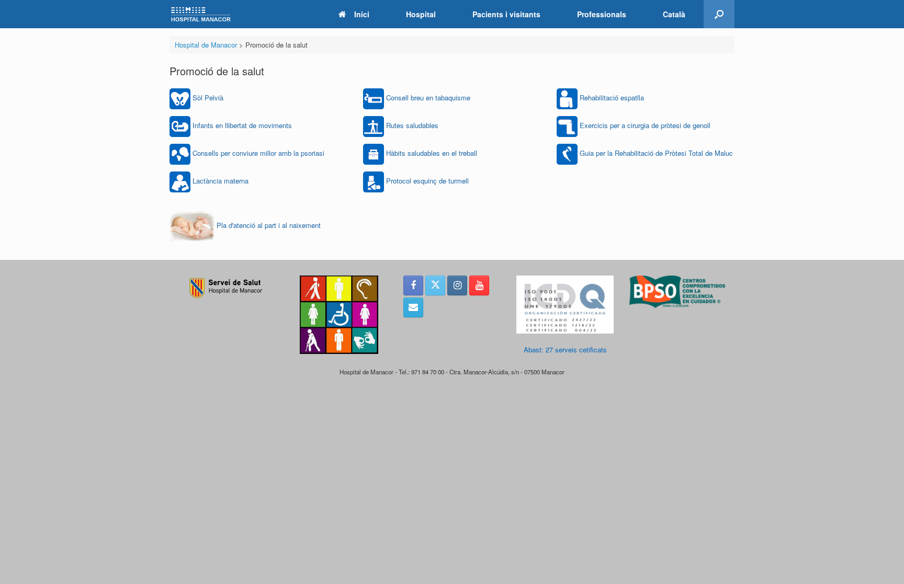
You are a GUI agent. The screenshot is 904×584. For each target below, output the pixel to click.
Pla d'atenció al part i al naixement (269, 225)
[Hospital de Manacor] (201, 14)
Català (674, 14)
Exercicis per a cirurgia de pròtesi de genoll (645, 125)
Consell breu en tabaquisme (428, 97)
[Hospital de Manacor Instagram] (457, 285)
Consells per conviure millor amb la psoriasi (258, 153)
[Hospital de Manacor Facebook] (413, 285)
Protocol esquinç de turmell (427, 181)
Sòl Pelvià (208, 97)
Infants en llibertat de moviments (242, 125)
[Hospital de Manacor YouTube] (479, 285)
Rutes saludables (412, 125)
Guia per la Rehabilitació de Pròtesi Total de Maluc (656, 153)
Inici (361, 14)
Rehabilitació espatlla (612, 97)
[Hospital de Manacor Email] (413, 307)
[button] (719, 14)
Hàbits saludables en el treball (431, 153)
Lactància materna (220, 181)
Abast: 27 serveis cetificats (565, 349)
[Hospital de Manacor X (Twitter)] (435, 285)
